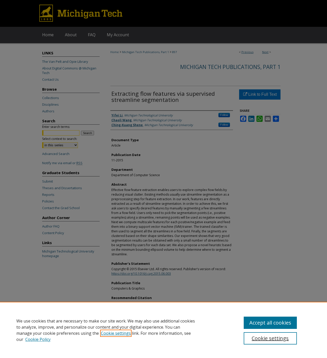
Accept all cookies (270, 322)
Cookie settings (116, 333)
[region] (163, 330)
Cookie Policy (38, 339)
